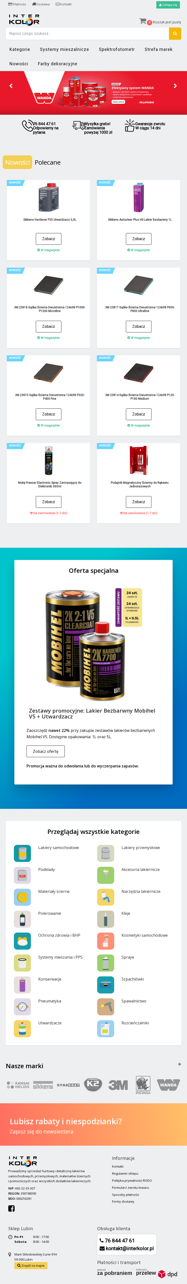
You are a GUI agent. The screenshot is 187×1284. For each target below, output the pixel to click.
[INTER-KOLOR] (24, 20)
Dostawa (43, 4)
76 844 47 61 (119, 1241)
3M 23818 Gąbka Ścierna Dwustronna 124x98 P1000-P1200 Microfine (49, 309)
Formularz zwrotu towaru (130, 1187)
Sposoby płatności (125, 1194)
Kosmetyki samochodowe (145, 935)
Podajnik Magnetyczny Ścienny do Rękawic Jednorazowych (140, 484)
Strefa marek (159, 49)
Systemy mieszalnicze (64, 49)
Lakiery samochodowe (58, 847)
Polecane (48, 162)
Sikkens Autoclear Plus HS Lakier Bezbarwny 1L (140, 219)
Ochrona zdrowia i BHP (59, 935)
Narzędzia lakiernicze (141, 891)
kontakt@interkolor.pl (129, 1248)
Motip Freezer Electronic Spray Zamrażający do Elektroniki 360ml (49, 484)
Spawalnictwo (134, 1001)
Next (175, 86)
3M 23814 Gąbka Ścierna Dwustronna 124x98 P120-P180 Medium (140, 396)
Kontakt (65, 4)
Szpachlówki (133, 979)
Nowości (18, 63)
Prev (11, 86)
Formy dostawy (123, 1201)
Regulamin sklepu (125, 1173)
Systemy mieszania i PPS (60, 957)
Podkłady (46, 869)
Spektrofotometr (117, 49)
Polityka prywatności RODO (132, 1180)
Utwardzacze (50, 1023)
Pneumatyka (49, 1001)
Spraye (128, 957)
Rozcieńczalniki (135, 1023)
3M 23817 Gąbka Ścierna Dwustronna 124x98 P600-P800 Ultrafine (140, 309)
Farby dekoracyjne (57, 63)
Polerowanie (49, 913)
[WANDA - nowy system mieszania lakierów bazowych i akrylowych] (93, 93)
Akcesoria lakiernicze (141, 869)
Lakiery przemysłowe (141, 847)
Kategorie (19, 49)
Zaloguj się (169, 5)
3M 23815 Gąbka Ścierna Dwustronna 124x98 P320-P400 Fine (49, 396)
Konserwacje (49, 979)
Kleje (126, 913)
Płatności (19, 4)
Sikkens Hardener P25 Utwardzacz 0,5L (49, 219)
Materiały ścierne (54, 891)
